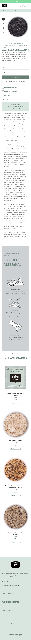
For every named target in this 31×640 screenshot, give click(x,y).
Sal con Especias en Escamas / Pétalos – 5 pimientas (15, 533)
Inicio (3, 10)
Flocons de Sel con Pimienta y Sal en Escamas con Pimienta (15, 486)
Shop (6, 10)
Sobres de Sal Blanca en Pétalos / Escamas (15, 394)
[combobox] (15, 68)
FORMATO (4, 65)
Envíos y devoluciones (8, 95)
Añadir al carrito (15, 77)
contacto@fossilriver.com (11, 585)
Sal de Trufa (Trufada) (15, 440)
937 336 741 (7, 581)
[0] (24, 6)
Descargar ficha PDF (10, 91)
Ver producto (15, 403)
